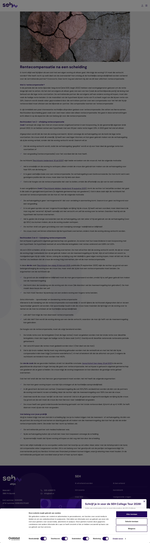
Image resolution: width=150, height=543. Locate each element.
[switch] (64, 538)
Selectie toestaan (131, 521)
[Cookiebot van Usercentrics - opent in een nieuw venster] (14, 538)
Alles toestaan (131, 514)
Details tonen (118, 539)
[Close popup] (75, 271)
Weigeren (131, 529)
